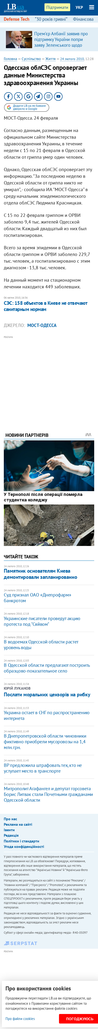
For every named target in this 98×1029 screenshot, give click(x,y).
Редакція (11, 835)
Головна (10, 58)
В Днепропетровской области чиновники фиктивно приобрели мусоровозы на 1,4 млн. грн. (45, 741)
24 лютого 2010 (72, 59)
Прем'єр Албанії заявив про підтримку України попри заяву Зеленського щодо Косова (61, 42)
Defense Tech (16, 19)
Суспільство (31, 58)
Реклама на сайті (18, 824)
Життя (50, 58)
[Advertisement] (49, 377)
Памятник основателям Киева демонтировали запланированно (40, 573)
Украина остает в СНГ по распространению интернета (46, 715)
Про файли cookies (20, 1018)
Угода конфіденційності (24, 846)
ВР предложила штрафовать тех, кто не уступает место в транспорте (43, 768)
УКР (79, 7)
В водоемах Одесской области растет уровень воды (41, 645)
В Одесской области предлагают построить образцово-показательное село (46, 668)
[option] (49, 39)
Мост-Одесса (42, 325)
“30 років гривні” (51, 19)
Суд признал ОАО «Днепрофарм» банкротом (37, 598)
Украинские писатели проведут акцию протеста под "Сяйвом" (42, 621)
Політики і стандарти (21, 841)
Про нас (10, 818)
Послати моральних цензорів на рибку (47, 694)
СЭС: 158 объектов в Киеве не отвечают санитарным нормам (45, 306)
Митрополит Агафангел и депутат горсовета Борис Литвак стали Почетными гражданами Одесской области (48, 794)
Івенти (9, 829)
